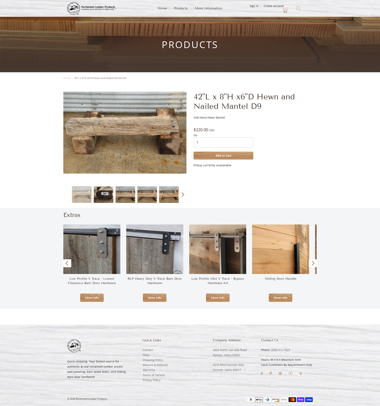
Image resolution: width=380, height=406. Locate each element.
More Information (208, 8)
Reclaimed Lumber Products (91, 398)
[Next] (182, 195)
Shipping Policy (153, 360)
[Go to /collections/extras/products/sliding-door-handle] (280, 267)
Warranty (149, 370)
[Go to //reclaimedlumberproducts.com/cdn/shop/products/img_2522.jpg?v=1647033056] (125, 194)
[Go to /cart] (262, 10)
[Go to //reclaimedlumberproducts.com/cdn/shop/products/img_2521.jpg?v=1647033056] (124, 132)
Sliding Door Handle (280, 278)
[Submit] (298, 8)
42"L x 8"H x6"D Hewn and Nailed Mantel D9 (100, 78)
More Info (92, 298)
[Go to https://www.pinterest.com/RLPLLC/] (271, 374)
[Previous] (67, 263)
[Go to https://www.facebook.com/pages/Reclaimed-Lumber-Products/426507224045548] (262, 374)
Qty (195, 135)
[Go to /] (91, 8)
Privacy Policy (151, 380)
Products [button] (181, 8)
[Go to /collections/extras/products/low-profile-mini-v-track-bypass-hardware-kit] (217, 249)
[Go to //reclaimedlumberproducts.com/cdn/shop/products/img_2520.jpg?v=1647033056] (103, 194)
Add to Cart (223, 155)
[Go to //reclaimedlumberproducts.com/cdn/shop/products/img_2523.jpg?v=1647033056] (147, 194)
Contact (148, 350)
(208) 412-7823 (280, 350)
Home (162, 8)
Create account (274, 6)
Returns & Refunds (155, 365)
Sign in (254, 6)
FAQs (146, 355)
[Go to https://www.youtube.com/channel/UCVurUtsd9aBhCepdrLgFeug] (291, 374)
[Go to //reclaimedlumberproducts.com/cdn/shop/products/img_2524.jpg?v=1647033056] (169, 194)
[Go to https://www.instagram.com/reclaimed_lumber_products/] (281, 374)
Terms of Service (154, 375)
